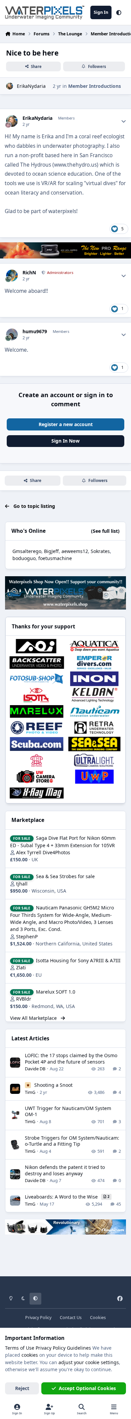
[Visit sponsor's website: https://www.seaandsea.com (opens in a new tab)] (94, 743)
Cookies (98, 1317)
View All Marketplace (34, 1018)
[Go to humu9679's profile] (12, 334)
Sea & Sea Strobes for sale (65, 876)
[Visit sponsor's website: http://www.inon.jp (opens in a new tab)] (94, 678)
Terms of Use (19, 1348)
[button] (119, 12)
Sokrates (100, 551)
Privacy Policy (38, 1317)
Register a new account (66, 424)
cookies (29, 1355)
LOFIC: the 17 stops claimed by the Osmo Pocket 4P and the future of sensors (71, 1058)
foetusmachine (55, 558)
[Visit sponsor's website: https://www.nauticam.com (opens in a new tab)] (94, 711)
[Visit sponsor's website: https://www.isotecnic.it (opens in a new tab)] (36, 695)
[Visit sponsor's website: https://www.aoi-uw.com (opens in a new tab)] (36, 645)
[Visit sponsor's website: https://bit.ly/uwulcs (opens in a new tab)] (94, 760)
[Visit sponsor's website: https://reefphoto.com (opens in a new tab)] (36, 727)
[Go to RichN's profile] (12, 275)
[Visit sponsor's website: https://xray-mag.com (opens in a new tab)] (36, 793)
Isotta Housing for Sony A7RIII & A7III (78, 960)
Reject (22, 1388)
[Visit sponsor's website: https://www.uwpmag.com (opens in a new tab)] (94, 776)
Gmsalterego (26, 551)
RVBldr (23, 999)
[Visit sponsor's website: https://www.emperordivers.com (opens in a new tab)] (94, 662)
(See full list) (105, 531)
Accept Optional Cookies (87, 1388)
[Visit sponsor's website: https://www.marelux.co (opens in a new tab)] (36, 711)
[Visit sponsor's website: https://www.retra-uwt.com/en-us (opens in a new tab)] (94, 727)
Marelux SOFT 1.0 (55, 992)
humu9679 (35, 331)
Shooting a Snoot (53, 1085)
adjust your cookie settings (88, 1362)
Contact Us (71, 1317)
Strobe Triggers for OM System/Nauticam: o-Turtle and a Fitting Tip (72, 1141)
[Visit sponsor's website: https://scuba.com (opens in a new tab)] (36, 743)
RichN (29, 273)
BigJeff (51, 551)
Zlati (21, 967)
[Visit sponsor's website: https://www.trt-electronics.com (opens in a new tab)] (36, 760)
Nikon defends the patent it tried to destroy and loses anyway (65, 1170)
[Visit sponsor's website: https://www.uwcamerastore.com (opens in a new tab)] (36, 776)
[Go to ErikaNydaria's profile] (9, 86)
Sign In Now (65, 441)
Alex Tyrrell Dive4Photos (43, 852)
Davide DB (35, 1069)
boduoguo (24, 558)
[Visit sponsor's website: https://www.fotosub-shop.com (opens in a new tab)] (36, 678)
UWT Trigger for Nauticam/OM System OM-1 (68, 1111)
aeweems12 (74, 551)
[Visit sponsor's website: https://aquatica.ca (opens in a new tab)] (94, 645)
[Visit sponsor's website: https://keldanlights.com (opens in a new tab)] (94, 695)
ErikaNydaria (31, 86)
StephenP (27, 936)
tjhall (22, 883)
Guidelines (79, 1348)
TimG (30, 1092)
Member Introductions (94, 86)
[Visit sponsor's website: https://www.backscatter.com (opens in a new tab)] (36, 662)
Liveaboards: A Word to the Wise (62, 1196)
